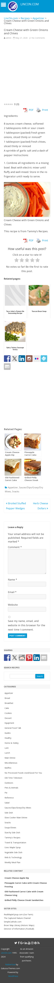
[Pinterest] (35, 943)
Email (12, 592)
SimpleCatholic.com (12, 921)
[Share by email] (44, 657)
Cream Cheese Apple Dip (17, 878)
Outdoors (9, 782)
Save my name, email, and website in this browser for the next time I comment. (26, 625)
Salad (7, 802)
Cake (7, 708)
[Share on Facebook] (7, 657)
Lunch (7, 752)
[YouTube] (29, 943)
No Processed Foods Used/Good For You (23, 772)
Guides (8, 733)
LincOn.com (29, 4)
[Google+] (22, 943)
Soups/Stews (10, 827)
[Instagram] (32, 943)
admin (8, 38)
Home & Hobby (12, 743)
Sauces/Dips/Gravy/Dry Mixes (18, 807)
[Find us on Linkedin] (22, 358)
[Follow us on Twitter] (14, 358)
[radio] (16, 261)
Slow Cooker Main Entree (16, 817)
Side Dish (9, 812)
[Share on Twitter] (14, 657)
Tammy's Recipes (12, 837)
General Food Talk (13, 728)
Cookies (8, 713)
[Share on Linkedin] (36, 657)
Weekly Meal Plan (12, 862)
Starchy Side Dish (12, 832)
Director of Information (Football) (19, 928)
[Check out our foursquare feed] (44, 358)
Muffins (8, 767)
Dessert (8, 718)
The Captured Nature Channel (17, 918)
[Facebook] (19, 943)
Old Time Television (13, 777)
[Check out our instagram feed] (29, 358)
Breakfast (9, 703)
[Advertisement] (27, 71)
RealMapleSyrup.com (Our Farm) (18, 914)
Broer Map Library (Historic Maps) (19, 925)
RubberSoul (10, 964)
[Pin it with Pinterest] (29, 657)
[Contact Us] (7, 366)
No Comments (38, 38)
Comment (15, 547)
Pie (6, 792)
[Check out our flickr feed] (36, 358)
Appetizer (13, 487)
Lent (7, 748)
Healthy (8, 738)
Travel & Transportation (15, 842)
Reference (9, 797)
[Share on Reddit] (22, 657)
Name (12, 579)
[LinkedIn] (26, 943)
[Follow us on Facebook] (7, 358)
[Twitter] (15, 943)
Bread (7, 698)
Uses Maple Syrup (13, 847)
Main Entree (10, 757)
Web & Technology (13, 857)
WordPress (13, 976)
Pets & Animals (11, 787)
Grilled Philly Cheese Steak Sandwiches (24, 900)
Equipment (9, 723)
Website (13, 604)
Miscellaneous (11, 762)
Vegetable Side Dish (13, 852)
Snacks (15, 491)
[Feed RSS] (38, 943)
